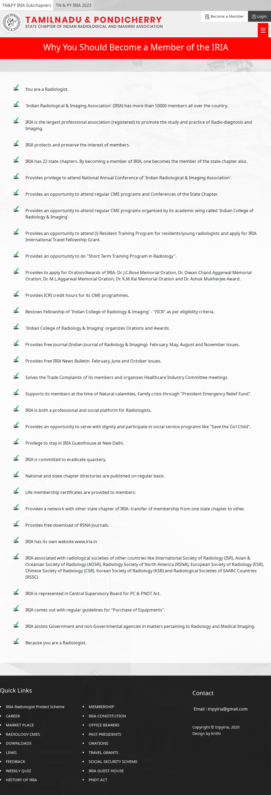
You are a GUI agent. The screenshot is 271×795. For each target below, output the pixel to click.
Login (261, 16)
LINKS (11, 752)
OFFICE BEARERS (104, 724)
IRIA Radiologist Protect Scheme (35, 706)
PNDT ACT (98, 779)
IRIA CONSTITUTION (107, 715)
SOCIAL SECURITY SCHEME (113, 761)
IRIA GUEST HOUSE (106, 770)
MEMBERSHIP (101, 706)
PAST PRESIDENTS (105, 734)
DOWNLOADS (18, 743)
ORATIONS (98, 743)
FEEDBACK (15, 761)
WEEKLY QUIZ (18, 770)
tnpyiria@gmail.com (228, 709)
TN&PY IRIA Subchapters (26, 5)
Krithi (216, 733)
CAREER (13, 715)
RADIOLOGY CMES (23, 734)
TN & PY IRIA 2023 (73, 5)
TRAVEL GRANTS (103, 752)
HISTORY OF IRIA (21, 779)
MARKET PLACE (20, 724)
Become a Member (227, 16)
